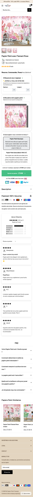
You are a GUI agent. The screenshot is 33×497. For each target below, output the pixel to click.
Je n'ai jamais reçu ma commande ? (13, 390)
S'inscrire (7, 472)
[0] (30, 6)
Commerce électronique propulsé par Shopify (13, 493)
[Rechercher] (29, 10)
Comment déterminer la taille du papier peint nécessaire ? (12, 359)
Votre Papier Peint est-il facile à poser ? (14, 350)
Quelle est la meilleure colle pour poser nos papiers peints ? (14, 382)
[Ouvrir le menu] (2, 5)
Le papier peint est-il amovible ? (12, 375)
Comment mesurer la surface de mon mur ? (14, 368)
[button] (6, 66)
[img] (7, 248)
